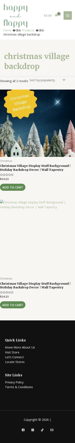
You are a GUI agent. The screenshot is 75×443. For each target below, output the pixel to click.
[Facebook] (23, 429)
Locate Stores (15, 362)
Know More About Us (20, 347)
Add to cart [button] (12, 187)
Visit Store (12, 352)
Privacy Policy (14, 382)
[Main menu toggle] (68, 15)
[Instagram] (32, 429)
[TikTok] (42, 429)
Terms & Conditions (19, 387)
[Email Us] (51, 429)
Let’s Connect (14, 357)
